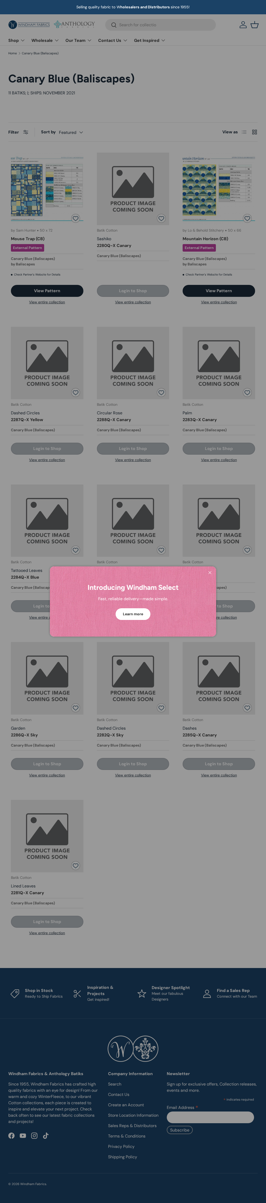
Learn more (133, 614)
